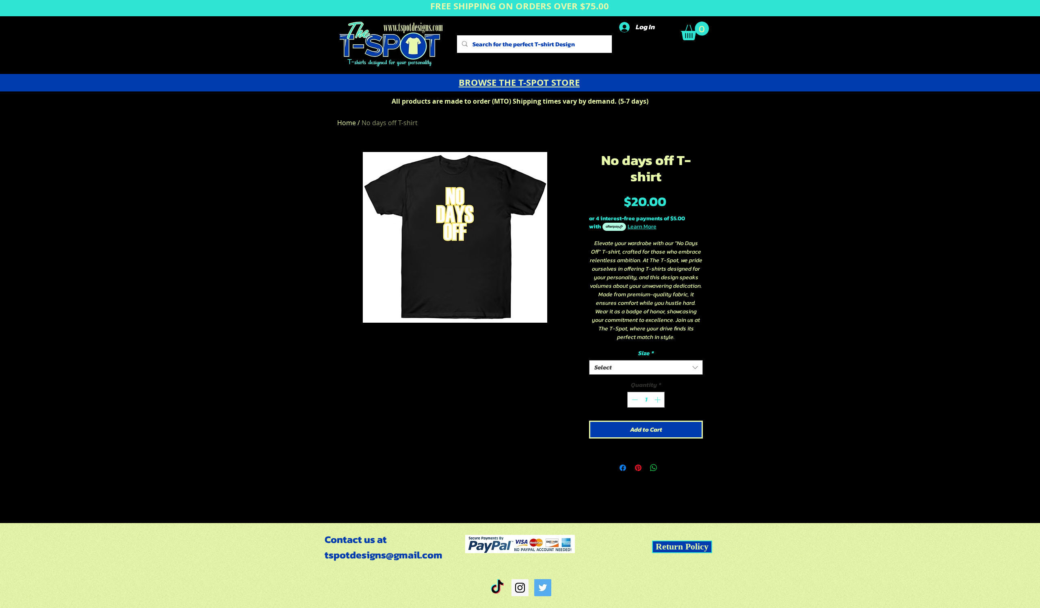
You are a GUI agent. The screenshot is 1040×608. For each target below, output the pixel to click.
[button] (695, 31)
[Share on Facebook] (623, 468)
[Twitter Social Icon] (542, 587)
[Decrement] (633, 399)
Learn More (642, 227)
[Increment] (658, 399)
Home (346, 122)
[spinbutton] (646, 399)
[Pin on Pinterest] (638, 468)
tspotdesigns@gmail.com (383, 554)
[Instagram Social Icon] (520, 587)
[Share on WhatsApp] (654, 468)
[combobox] (646, 367)
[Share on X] (669, 468)
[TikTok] (497, 587)
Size (646, 353)
